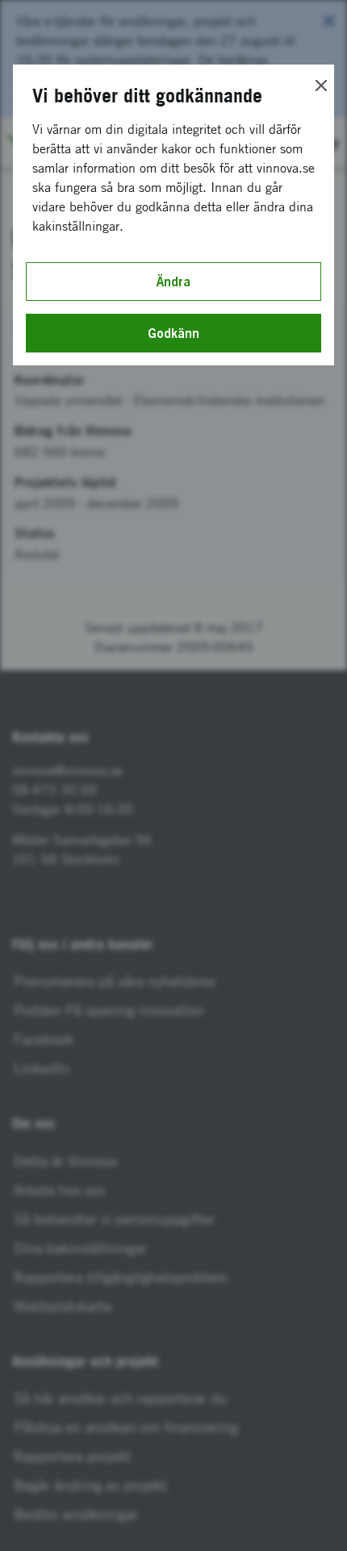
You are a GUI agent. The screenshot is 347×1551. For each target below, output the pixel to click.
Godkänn (173, 333)
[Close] (321, 85)
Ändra (173, 281)
